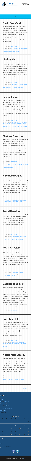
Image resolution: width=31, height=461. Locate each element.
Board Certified (14, 342)
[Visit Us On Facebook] (14, 452)
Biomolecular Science (16, 163)
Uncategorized (13, 161)
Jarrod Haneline (11, 211)
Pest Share (12, 239)
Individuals (21, 200)
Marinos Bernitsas (13, 136)
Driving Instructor (23, 48)
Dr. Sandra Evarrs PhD (21, 125)
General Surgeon (7, 345)
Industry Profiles (6, 405)
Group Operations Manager (17, 236)
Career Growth (14, 198)
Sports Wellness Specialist (18, 87)
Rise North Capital (13, 175)
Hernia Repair (14, 345)
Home (1, 399)
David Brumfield (12, 23)
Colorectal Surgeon (13, 343)
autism (19, 122)
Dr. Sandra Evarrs (12, 125)
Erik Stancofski (11, 319)
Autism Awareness (15, 378)
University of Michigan (8, 167)
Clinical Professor (17, 123)
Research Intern (20, 164)
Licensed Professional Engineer (10, 274)
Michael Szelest (11, 247)
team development (19, 239)
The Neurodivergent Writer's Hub (19, 165)
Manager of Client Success (13, 237)
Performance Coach (10, 86)
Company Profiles (14, 196)
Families (20, 198)
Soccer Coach (19, 86)
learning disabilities (7, 126)
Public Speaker (20, 380)
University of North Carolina (13, 127)
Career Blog (3, 412)
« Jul (1, 443)
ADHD (12, 122)
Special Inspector (11, 275)
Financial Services (14, 200)
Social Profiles (13, 46)
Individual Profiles (4, 401)
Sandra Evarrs (10, 97)
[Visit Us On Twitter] (17, 452)
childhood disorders (8, 123)
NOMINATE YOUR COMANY (6, 408)
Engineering (21, 272)
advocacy (16, 122)
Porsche (23, 49)
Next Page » (25, 388)
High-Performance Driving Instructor (12, 49)
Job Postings (3, 410)
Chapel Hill (24, 122)
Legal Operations (14, 379)
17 (2, 431)
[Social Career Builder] (15, 10)
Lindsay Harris (11, 59)
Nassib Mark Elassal (14, 354)
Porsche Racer (17, 51)
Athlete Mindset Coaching (17, 84)
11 (6, 428)
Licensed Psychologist (18, 126)
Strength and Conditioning (9, 88)
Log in (24, 458)
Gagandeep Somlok (13, 283)
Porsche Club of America (8, 51)
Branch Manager (14, 272)
